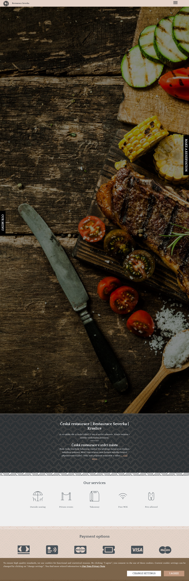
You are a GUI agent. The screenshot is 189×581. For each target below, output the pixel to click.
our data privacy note (93, 566)
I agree (174, 573)
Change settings (144, 573)
